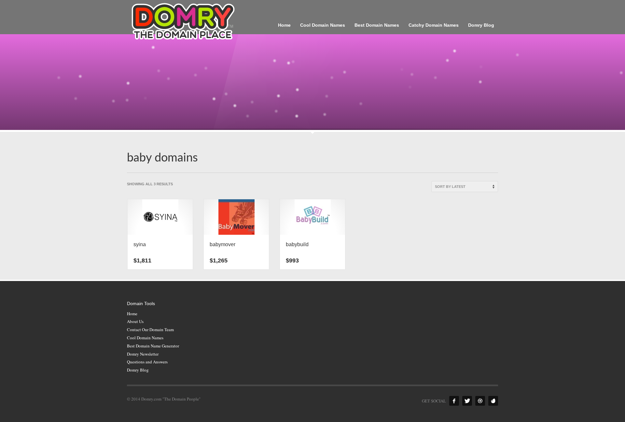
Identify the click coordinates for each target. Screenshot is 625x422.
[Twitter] (467, 401)
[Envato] (493, 401)
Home (132, 313)
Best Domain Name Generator (153, 346)
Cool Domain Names (145, 338)
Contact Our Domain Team (150, 329)
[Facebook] (454, 401)
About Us (135, 321)
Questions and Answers (147, 362)
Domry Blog (138, 370)
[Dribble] (480, 401)
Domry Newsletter (143, 354)
